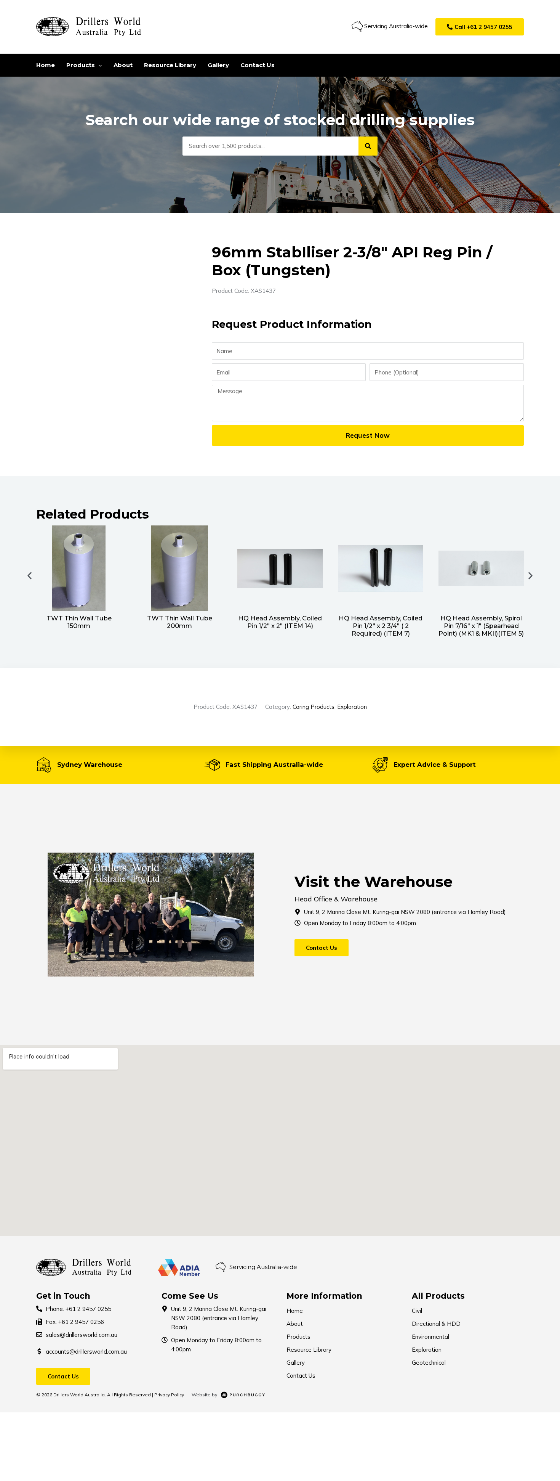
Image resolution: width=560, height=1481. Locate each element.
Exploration (352, 706)
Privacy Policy (169, 1394)
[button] (479, 26)
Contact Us (300, 1375)
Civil (417, 1310)
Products (298, 1336)
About (294, 1323)
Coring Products (313, 706)
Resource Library (308, 1349)
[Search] (368, 146)
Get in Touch (63, 1296)
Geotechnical (429, 1362)
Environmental (430, 1336)
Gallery (295, 1362)
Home (294, 1310)
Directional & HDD (436, 1323)
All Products (438, 1296)
